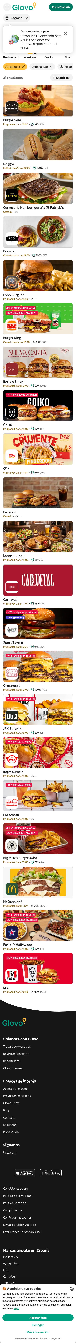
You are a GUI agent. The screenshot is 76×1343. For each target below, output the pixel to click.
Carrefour (9, 1276)
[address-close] (65, 33)
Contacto (9, 1117)
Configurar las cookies (17, 1217)
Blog (6, 1110)
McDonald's (10, 1257)
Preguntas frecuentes (17, 1096)
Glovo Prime (11, 1103)
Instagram (9, 1152)
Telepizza (9, 1283)
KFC (5, 1270)
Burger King (10, 1263)
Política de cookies (15, 1203)
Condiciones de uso (15, 1188)
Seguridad (10, 1125)
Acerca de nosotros (15, 1088)
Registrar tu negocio (16, 1053)
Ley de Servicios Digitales (19, 1224)
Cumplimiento (12, 1210)
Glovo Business (12, 1068)
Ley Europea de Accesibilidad (22, 1232)
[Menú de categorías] (7, 7)
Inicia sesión (11, 1132)
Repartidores (11, 1061)
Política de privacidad (17, 1195)
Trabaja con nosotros (17, 1046)
